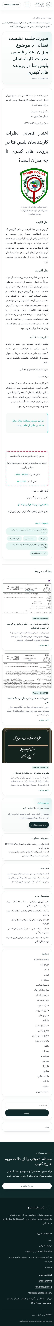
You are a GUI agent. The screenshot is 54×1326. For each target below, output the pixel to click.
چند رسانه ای (43, 1000)
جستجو (27, 1113)
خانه (50, 18)
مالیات (46, 1081)
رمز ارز (45, 1051)
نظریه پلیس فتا (14, 539)
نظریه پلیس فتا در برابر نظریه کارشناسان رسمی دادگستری (28, 545)
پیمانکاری (45, 980)
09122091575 (11, 844)
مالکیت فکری (43, 1076)
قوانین (46, 1071)
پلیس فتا (43, 539)
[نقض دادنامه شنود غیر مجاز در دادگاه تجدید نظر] (27, 670)
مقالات (46, 1086)
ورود (47, 1127)
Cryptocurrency (41, 959)
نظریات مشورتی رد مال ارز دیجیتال (31, 772)
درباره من (48, 1267)
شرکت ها (44, 1056)
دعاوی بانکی (43, 1031)
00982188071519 (43, 1287)
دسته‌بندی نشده (42, 1025)
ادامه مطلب (44, 645)
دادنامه (46, 1020)
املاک (46, 975)
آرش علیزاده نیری (38, 3)
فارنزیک (45, 1066)
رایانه (46, 1046)
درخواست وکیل (45, 1245)
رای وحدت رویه (42, 1041)
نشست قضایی (30, 539)
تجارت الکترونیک (41, 990)
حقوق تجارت (43, 1005)
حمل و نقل (44, 1015)
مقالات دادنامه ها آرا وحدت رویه (38, 1251)
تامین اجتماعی (42, 985)
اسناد (46, 970)
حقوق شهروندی (42, 1010)
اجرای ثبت (44, 965)
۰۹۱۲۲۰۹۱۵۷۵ (21, 474)
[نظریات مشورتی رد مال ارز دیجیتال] (27, 745)
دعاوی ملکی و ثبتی (40, 1036)
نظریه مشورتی (42, 1092)
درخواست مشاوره (38, 825)
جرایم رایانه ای (39, 18)
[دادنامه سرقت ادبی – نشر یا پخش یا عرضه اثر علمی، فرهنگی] (27, 596)
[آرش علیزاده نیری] (49, 5)
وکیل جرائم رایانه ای (39, 553)
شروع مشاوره (27, 1186)
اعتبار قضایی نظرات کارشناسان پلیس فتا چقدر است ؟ (28, 531)
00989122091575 (11, 5)
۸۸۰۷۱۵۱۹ (21, 481)
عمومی (45, 1061)
